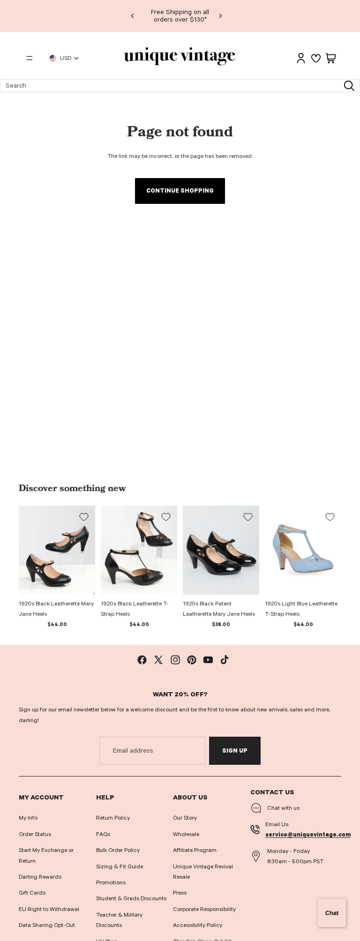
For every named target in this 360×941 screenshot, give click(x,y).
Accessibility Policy (197, 925)
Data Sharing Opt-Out (47, 925)
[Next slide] (220, 16)
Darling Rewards (40, 876)
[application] (332, 913)
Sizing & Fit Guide (119, 866)
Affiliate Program (195, 850)
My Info (28, 817)
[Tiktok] (224, 659)
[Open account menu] (301, 58)
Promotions (111, 882)
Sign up (235, 750)
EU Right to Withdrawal (49, 909)
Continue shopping (180, 190)
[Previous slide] (132, 16)
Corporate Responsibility (204, 909)
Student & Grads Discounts (131, 898)
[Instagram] (175, 659)
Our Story (185, 817)
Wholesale (186, 834)
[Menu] (29, 58)
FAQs (103, 834)
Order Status (35, 834)
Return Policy (113, 817)
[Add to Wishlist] (84, 517)
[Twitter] (158, 659)
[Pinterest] (191, 659)
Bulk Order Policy (118, 850)
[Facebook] (142, 659)
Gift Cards (32, 892)
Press (180, 892)
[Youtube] (208, 659)
